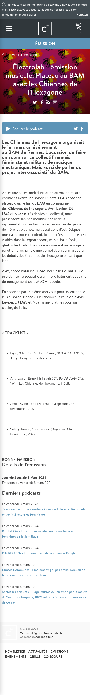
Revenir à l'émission (22, 55)
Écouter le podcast (27, 128)
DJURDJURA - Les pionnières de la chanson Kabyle (39, 553)
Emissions (59, 651)
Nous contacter (54, 633)
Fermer (82, 15)
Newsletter (15, 651)
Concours (53, 656)
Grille (35, 656)
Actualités (37, 651)
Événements (15, 656)
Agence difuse (44, 637)
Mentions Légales (31, 633)
